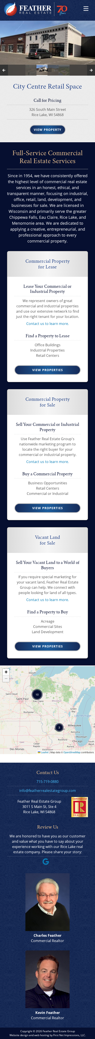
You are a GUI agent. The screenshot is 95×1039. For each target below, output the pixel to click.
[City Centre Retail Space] (47, 48)
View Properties (47, 370)
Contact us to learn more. (47, 323)
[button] (59, 727)
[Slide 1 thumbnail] (30, 70)
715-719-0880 (47, 781)
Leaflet (44, 752)
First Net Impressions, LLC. (69, 1035)
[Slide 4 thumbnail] (64, 70)
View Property (47, 130)
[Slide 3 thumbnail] (53, 70)
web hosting (41, 1035)
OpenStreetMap (71, 752)
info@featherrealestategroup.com (47, 790)
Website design (19, 1035)
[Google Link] (47, 863)
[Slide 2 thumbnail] (42, 70)
